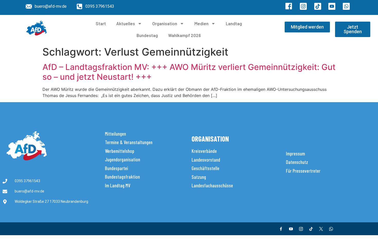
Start (101, 23)
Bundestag (147, 35)
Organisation (164, 23)
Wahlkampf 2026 (184, 35)
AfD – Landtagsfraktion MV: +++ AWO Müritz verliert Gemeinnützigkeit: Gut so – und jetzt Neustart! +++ (189, 72)
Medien (201, 23)
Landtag (234, 23)
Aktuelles (125, 23)
